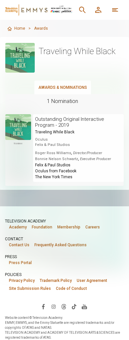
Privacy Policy (22, 280)
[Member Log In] (98, 10)
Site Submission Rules (30, 288)
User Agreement (92, 280)
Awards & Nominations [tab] (62, 87)
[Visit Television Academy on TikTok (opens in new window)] (74, 306)
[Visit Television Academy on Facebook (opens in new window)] (43, 306)
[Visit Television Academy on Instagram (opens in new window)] (53, 306)
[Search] (82, 10)
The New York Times (53, 177)
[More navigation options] (115, 10)
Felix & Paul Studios (52, 165)
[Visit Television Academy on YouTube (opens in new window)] (84, 306)
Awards (41, 28)
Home (19, 28)
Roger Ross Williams (53, 153)
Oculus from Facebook (55, 171)
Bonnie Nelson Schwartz (56, 159)
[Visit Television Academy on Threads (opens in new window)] (64, 306)
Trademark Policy (56, 280)
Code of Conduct (71, 288)
